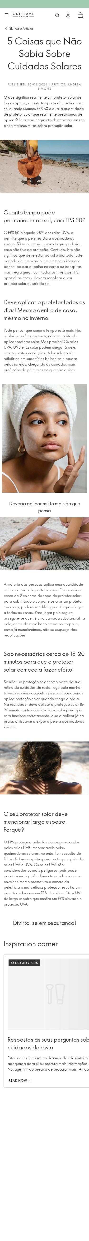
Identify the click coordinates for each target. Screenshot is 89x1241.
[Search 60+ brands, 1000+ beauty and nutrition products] (57, 15)
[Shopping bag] (80, 15)
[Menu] (6, 15)
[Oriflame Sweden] (23, 14)
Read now (18, 1080)
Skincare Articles (21, 28)
